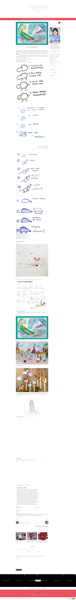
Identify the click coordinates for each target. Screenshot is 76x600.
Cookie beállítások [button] (68, 598)
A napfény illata (38, 6)
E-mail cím (28, 551)
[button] (6, 580)
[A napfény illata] (38, 592)
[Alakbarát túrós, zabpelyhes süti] (17, 522)
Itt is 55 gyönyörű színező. (21, 416)
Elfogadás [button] (73, 598)
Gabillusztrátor (18, 242)
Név (16, 551)
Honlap (39, 551)
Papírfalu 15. (18, 340)
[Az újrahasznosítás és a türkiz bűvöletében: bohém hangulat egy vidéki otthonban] (46, 522)
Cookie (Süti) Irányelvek (43, 594)
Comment (17, 557)
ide (23, 513)
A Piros (18, 312)
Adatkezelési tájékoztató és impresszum (35, 594)
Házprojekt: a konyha (52, 63)
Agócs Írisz (17, 277)
